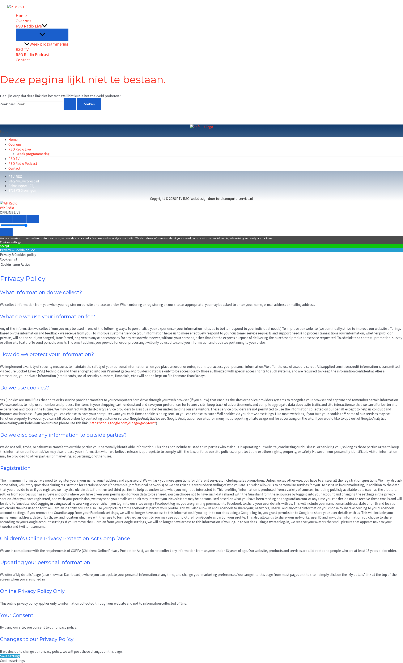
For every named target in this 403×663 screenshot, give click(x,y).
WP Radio (7, 208)
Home (21, 15)
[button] (44, 26)
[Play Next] (32, 219)
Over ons (23, 20)
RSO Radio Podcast (32, 54)
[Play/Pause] (19, 219)
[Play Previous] (6, 219)
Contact (23, 59)
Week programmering (49, 44)
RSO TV (22, 49)
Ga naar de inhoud (13, 2)
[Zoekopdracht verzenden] (70, 104)
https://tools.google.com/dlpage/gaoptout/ (123, 423)
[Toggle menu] (42, 35)
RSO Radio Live (29, 26)
